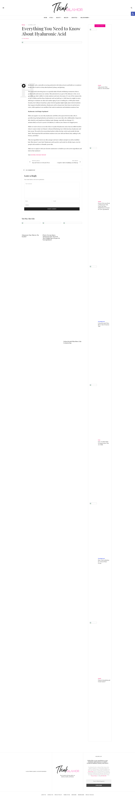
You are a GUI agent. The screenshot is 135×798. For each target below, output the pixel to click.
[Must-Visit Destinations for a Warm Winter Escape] (94, 561)
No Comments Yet (30, 170)
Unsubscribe (81, 794)
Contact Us (50, 794)
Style (51, 17)
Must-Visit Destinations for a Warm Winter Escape (103, 561)
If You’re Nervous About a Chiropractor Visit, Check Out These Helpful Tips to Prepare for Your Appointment (51, 237)
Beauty (58, 17)
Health (66, 17)
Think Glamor (26, 38)
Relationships (85, 17)
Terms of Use (67, 794)
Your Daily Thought (41, 154)
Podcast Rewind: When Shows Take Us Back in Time (103, 324)
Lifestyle (74, 17)
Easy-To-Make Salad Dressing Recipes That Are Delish (103, 443)
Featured (33, 154)
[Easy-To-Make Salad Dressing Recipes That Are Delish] (94, 442)
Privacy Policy (90, 771)
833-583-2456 (103, 775)
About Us (43, 794)
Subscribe (73, 794)
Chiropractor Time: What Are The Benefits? (103, 87)
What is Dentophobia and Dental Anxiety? (104, 680)
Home (45, 17)
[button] (133, 14)
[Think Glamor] (67, 7)
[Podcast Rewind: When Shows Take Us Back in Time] (72, 280)
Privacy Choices (94, 775)
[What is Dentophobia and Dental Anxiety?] (94, 680)
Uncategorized (101, 321)
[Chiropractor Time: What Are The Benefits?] (31, 227)
